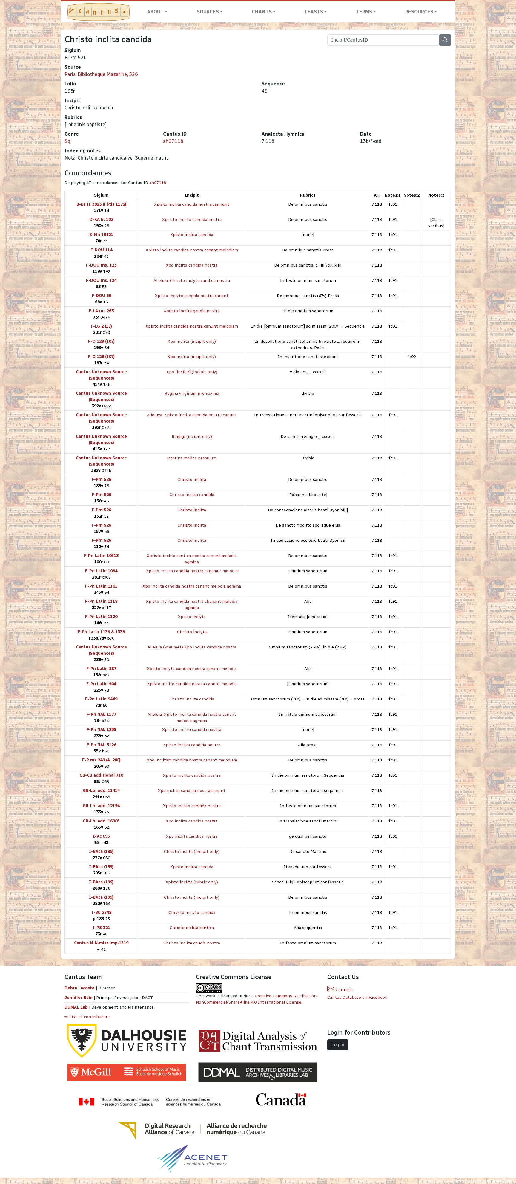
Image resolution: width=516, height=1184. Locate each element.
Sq (67, 141)
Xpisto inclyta (192, 616)
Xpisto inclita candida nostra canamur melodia (192, 570)
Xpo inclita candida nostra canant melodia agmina (191, 586)
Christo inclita (191, 479)
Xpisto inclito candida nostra (192, 775)
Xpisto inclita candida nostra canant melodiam (192, 250)
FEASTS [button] (314, 12)
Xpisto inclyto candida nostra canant (191, 295)
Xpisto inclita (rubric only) (191, 882)
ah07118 (173, 141)
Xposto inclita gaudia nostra (192, 310)
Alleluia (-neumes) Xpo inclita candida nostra (192, 647)
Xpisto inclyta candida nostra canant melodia (191, 668)
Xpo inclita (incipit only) (192, 341)
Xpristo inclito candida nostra (192, 219)
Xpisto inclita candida (191, 234)
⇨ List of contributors (87, 1016)
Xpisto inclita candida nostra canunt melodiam (191, 326)
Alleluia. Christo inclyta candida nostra (191, 280)
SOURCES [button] (208, 12)
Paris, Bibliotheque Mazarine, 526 (101, 74)
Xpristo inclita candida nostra (191, 729)
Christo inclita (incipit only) (191, 851)
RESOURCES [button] (419, 12)
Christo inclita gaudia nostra (191, 943)
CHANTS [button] (262, 12)
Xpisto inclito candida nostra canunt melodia (191, 683)
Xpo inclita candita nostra (192, 836)
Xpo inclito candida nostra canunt (191, 790)
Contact (343, 989)
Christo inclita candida (191, 494)
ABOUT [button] (155, 12)
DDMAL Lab (76, 1007)
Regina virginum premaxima (192, 393)
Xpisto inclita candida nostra (191, 744)
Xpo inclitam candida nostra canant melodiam (192, 760)
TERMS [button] (364, 12)
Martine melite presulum (191, 458)
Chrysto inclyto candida (191, 912)
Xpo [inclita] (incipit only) (191, 371)
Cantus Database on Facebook (357, 997)
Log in (337, 1044)
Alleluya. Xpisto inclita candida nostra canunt (192, 414)
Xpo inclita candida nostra (192, 265)
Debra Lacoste (79, 988)
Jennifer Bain (79, 997)
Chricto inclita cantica (192, 927)
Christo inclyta (192, 631)
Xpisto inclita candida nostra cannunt (191, 204)
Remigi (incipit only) (192, 436)
